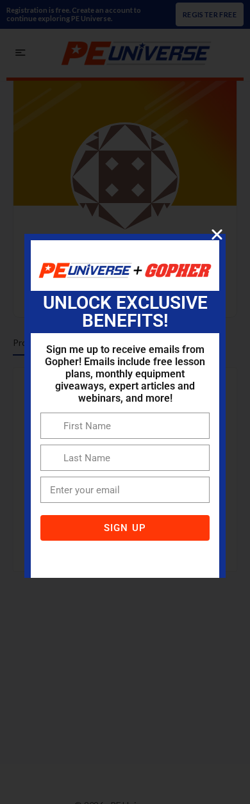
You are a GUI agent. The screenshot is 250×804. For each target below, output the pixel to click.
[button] (217, 234)
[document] (125, 402)
